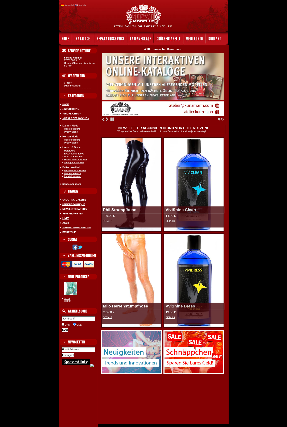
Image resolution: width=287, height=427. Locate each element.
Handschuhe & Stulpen (75, 159)
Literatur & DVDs (72, 173)
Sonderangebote (71, 184)
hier (69, 65)
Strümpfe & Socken (74, 162)
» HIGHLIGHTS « (71, 113)
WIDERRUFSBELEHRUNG (76, 227)
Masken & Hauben (73, 156)
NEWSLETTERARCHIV (74, 209)
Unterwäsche (71, 131)
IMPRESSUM (69, 232)
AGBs (65, 223)
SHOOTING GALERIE (74, 199)
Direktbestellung (72, 85)
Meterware (69, 150)
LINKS (65, 218)
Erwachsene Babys (74, 153)
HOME (65, 104)
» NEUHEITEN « (70, 109)
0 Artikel (68, 82)
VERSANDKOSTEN (72, 213)
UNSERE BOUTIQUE (73, 204)
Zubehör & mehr (72, 176)
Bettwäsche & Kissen (75, 170)
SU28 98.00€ (67, 299)
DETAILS (107, 221)
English (82, 5)
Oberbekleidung (72, 129)
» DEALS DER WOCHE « (75, 118)
